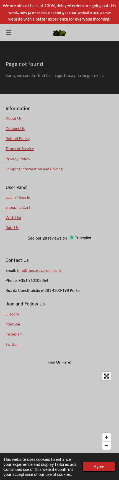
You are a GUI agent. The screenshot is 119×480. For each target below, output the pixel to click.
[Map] (59, 410)
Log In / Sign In (18, 197)
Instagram (14, 334)
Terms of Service (20, 148)
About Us (14, 118)
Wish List (13, 217)
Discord (12, 314)
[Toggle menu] (9, 32)
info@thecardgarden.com (39, 270)
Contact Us (15, 128)
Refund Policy (18, 138)
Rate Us (12, 227)
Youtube (13, 324)
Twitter (12, 344)
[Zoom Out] (106, 445)
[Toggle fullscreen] (106, 376)
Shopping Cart (18, 207)
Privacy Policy (18, 158)
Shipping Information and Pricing (34, 168)
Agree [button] (99, 466)
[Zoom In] (106, 437)
